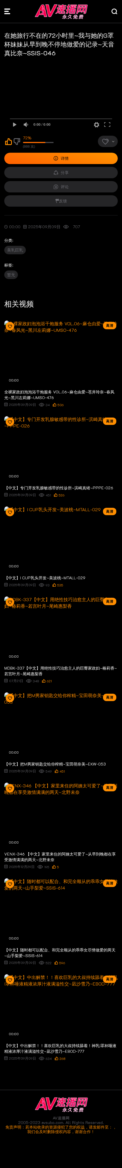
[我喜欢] (8, 143)
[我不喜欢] (17, 143)
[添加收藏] (10, 326)
